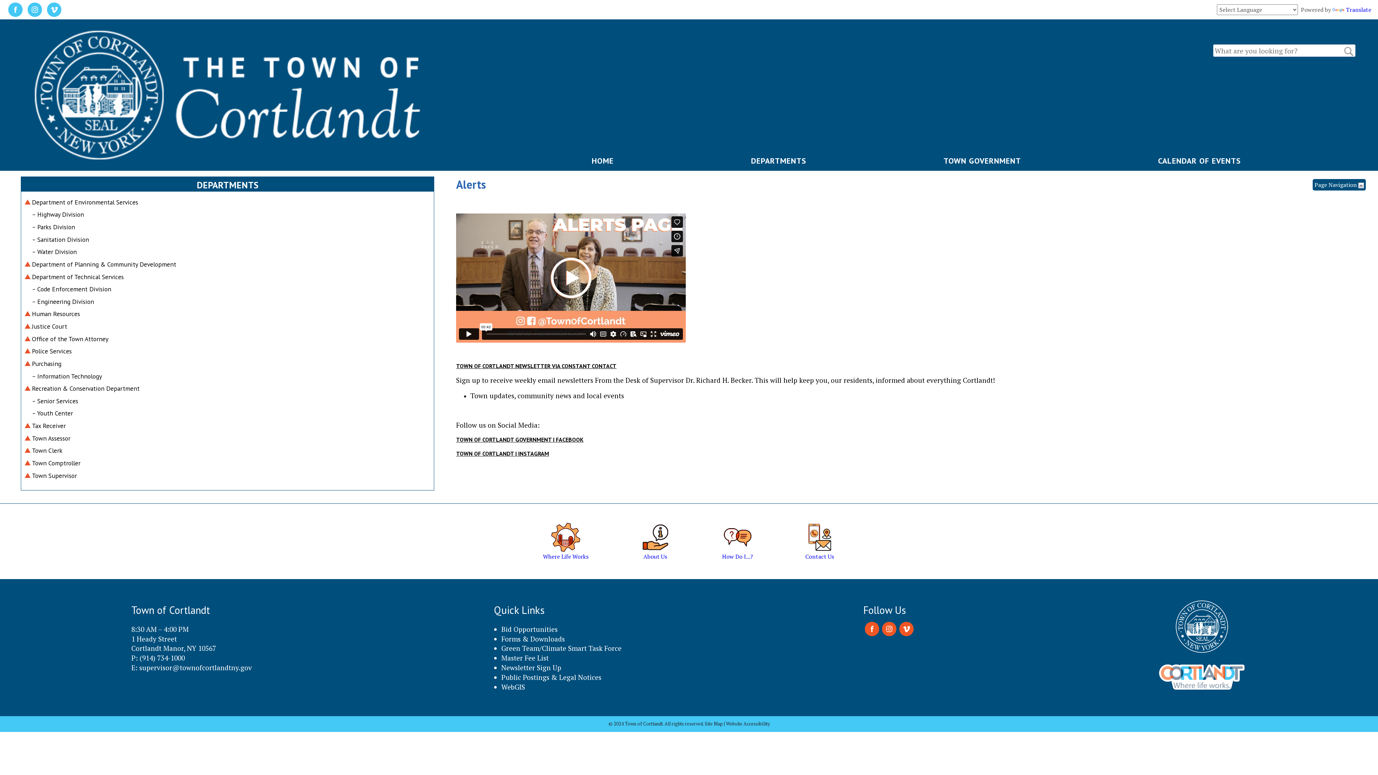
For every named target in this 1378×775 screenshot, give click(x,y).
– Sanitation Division (60, 239)
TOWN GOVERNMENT (982, 161)
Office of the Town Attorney (70, 339)
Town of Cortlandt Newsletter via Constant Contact (536, 366)
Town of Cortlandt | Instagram (502, 453)
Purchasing (46, 364)
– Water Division (54, 252)
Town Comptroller (56, 463)
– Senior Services (55, 401)
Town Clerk (47, 450)
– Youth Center (52, 413)
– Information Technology (67, 376)
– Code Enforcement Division (71, 289)
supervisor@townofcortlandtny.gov (195, 667)
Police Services (52, 351)
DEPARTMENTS (778, 161)
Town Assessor (51, 438)
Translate (1358, 10)
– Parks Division (53, 227)
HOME (603, 161)
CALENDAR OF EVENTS (1199, 161)
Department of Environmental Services (85, 202)
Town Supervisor (54, 475)
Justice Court (49, 326)
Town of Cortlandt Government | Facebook (519, 439)
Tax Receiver (49, 426)
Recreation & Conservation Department (86, 388)
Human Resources (56, 314)
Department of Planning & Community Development (104, 264)
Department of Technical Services (78, 277)
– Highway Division (58, 214)
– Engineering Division (63, 301)
